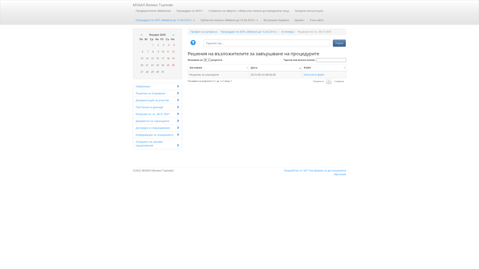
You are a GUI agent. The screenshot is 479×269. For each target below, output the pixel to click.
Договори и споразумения (153, 128)
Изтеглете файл (314, 74)
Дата (254, 67)
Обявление (143, 86)
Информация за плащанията (154, 135)
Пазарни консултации (309, 11)
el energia (287, 31)
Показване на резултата (205, 60)
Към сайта (317, 20)
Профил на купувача (203, 31)
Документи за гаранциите (152, 121)
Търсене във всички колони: (299, 60)
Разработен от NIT (296, 170)
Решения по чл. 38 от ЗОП (152, 114)
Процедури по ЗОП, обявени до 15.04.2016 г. (164, 20)
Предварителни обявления (153, 11)
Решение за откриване (150, 93)
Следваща (339, 81)
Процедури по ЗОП (188, 11)
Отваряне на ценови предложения (149, 143)
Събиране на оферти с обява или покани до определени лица (248, 11)
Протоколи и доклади (149, 107)
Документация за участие (152, 100)
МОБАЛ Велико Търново (153, 4)
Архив (299, 20)
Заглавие (195, 67)
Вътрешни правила (276, 20)
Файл (307, 67)
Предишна (318, 81)
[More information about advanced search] (193, 43)
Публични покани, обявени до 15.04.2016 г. (228, 20)
